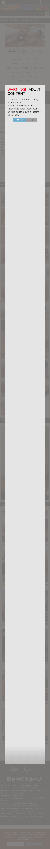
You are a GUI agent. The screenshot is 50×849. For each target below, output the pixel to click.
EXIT (32, 120)
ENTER (20, 120)
